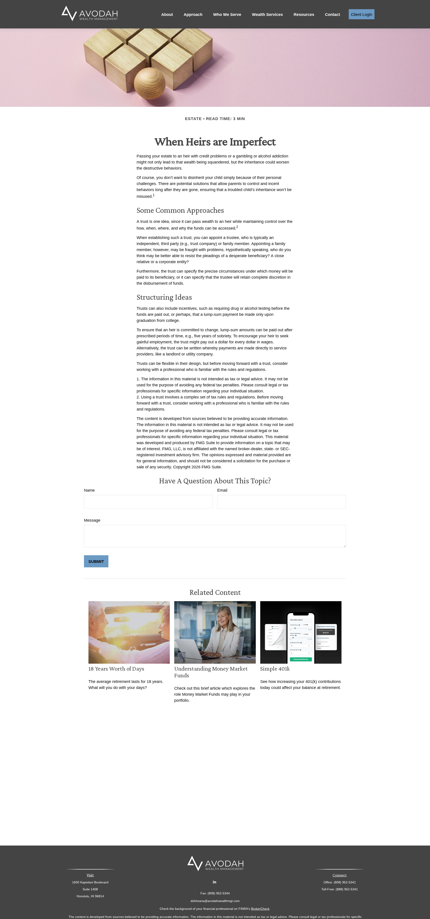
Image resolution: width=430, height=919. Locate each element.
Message (92, 519)
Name (89, 489)
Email (222, 489)
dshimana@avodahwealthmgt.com (215, 900)
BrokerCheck (260, 908)
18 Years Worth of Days (116, 668)
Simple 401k (275, 668)
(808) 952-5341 (345, 882)
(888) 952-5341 (347, 889)
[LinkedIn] (215, 882)
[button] (167, 14)
